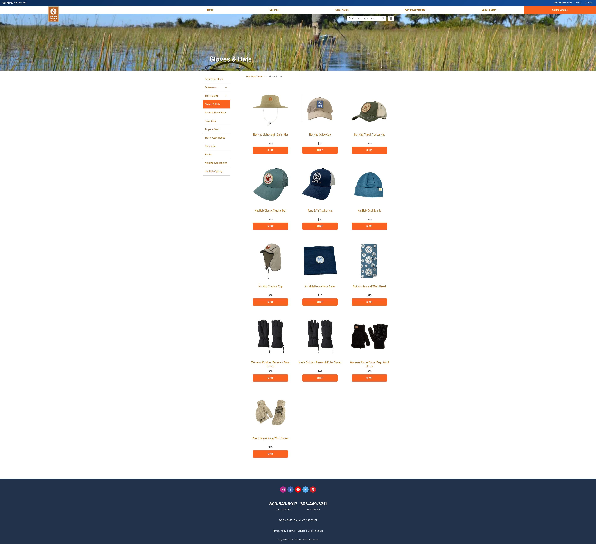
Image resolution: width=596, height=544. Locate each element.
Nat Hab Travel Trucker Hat (369, 135)
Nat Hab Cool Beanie (369, 211)
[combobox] (366, 18)
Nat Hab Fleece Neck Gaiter (320, 287)
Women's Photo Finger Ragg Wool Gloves (369, 365)
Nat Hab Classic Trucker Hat (270, 211)
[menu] (220, 125)
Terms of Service (297, 531)
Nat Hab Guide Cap (320, 135)
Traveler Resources (562, 3)
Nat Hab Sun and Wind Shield (369, 287)
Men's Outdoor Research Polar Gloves (320, 363)
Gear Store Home (254, 76)
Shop (270, 150)
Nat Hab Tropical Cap (270, 287)
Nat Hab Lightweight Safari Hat (270, 135)
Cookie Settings (315, 531)
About (578, 3)
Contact (588, 3)
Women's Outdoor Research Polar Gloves (270, 365)
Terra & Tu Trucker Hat (320, 211)
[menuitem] (216, 87)
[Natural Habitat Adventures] (53, 14)
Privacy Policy (279, 531)
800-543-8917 (20, 3)
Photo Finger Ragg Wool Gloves (270, 439)
